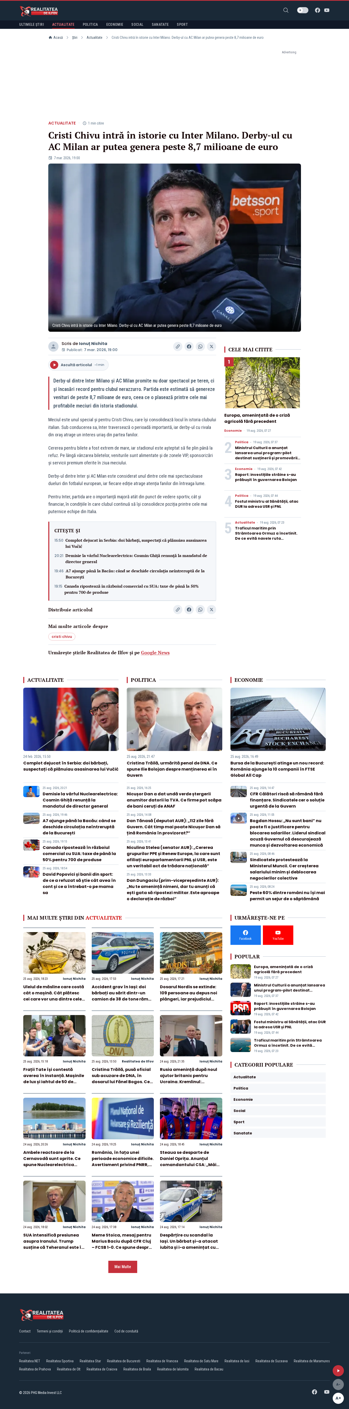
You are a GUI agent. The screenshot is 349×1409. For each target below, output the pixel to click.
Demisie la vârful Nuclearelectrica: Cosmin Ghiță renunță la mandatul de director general (136, 558)
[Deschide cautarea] (286, 10)
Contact (25, 1331)
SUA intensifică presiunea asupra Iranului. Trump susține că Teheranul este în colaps (53, 1244)
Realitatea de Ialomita (173, 1369)
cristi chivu (62, 636)
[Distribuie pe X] (211, 346)
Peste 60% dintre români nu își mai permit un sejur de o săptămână (287, 896)
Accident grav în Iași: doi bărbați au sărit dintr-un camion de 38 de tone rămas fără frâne (123, 996)
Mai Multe (122, 1266)
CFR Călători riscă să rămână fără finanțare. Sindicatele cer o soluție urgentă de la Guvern (287, 800)
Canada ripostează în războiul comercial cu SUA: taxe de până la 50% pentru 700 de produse (131, 589)
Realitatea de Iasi (237, 1361)
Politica (241, 442)
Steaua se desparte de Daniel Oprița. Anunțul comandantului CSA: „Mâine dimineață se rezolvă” (191, 1162)
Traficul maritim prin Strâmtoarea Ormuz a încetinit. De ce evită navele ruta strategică (266, 536)
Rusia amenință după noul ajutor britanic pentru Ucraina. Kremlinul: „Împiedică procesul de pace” (188, 1082)
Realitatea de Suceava (271, 1361)
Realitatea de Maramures (312, 1361)
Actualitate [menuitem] (63, 24)
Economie (233, 431)
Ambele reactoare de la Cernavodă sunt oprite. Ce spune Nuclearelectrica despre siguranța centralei (52, 1162)
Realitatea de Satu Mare (201, 1361)
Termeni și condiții (50, 1331)
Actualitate (94, 37)
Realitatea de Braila (137, 1369)
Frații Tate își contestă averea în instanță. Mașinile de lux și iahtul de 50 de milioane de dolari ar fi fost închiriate (53, 1082)
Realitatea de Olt (68, 1369)
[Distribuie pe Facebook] (189, 346)
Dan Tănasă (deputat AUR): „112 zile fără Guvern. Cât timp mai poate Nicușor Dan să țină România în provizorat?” (173, 827)
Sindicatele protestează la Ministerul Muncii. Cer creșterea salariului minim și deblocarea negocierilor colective (284, 869)
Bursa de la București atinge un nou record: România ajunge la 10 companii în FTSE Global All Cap (277, 769)
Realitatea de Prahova (35, 1369)
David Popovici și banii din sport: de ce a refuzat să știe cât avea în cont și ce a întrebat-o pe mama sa (79, 883)
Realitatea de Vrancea (162, 1361)
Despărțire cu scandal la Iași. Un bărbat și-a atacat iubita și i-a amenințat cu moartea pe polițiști (189, 1244)
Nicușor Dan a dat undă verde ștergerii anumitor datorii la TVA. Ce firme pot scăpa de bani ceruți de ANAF (174, 800)
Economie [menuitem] (114, 24)
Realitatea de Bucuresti (123, 1361)
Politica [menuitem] (90, 24)
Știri (74, 37)
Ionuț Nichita (93, 344)
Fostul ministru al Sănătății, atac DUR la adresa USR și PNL (266, 504)
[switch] (302, 10)
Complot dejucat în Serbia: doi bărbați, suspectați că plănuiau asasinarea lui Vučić (136, 543)
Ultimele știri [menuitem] (31, 24)
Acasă (58, 37)
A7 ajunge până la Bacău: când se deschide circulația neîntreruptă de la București (135, 574)
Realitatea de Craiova (102, 1369)
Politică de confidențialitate (88, 1331)
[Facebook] (318, 10)
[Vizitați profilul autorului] (53, 346)
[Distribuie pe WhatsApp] (200, 346)
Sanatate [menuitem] (160, 24)
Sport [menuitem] (182, 24)
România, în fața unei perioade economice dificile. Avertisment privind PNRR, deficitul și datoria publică (123, 1162)
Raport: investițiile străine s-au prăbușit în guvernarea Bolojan (266, 477)
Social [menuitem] (137, 24)
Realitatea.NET (29, 1361)
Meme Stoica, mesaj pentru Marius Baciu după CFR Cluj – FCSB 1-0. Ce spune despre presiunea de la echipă (121, 1244)
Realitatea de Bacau (209, 1369)
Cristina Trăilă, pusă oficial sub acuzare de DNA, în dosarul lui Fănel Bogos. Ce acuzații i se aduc (121, 1079)
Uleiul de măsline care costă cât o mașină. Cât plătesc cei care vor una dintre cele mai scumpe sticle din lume (53, 996)
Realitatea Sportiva (60, 1361)
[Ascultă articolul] (338, 1370)
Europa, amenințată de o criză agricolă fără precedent (257, 418)
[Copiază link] (177, 346)
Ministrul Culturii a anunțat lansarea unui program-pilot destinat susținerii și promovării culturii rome (266, 455)
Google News (155, 652)
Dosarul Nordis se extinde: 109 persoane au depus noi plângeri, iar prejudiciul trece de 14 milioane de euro (190, 996)
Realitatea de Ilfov (138, 1061)
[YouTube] (327, 10)
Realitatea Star (90, 1361)
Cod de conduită (126, 1331)
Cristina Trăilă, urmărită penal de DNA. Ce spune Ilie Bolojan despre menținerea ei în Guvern (172, 769)
